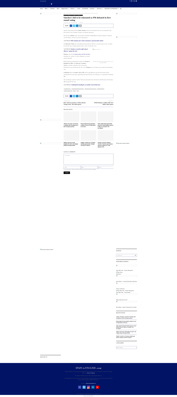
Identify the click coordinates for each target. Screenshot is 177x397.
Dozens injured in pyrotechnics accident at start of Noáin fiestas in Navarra (88, 125)
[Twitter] (84, 387)
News (46, 8)
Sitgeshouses (118, 274)
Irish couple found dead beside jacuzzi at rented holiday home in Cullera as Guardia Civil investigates (126, 327)
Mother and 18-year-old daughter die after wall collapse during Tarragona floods (71, 144)
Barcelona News (66, 15)
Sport (58, 8)
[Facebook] (79, 387)
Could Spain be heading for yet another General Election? (85, 85)
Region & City (64, 8)
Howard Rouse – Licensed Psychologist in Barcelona (126, 281)
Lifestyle (92, 8)
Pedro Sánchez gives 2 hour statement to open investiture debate (87, 41)
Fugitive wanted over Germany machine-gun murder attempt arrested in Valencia (88, 144)
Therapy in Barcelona (120, 288)
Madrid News (76, 15)
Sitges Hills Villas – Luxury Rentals (123, 292)
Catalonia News (71, 15)
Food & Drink (85, 8)
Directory (99, 8)
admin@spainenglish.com (91, 383)
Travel (78, 8)
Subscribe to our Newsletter (111, 8)
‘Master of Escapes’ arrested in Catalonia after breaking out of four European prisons (71, 125)
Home (41, 8)
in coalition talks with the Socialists (81, 54)
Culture (72, 8)
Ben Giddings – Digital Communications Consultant (126, 307)
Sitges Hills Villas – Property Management (124, 270)
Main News (80, 15)
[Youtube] (97, 387)
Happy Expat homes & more (121, 299)
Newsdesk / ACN (68, 22)
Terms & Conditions (91, 373)
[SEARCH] (135, 255)
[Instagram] (88, 387)
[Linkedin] (92, 387)
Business (53, 8)
